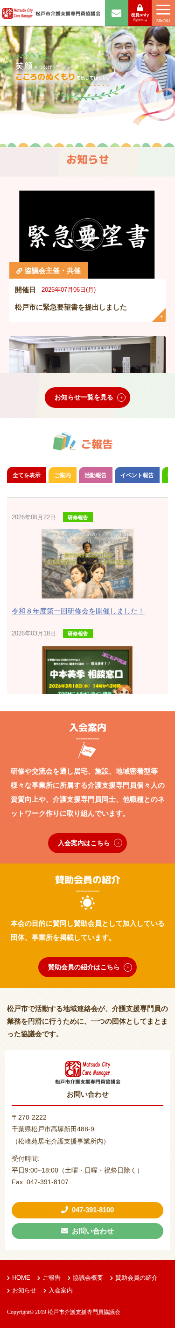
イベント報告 (137, 475)
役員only (140, 15)
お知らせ (24, 1290)
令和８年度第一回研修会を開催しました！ (78, 611)
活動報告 (95, 475)
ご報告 (51, 1277)
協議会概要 (88, 1277)
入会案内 (61, 1290)
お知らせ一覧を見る (84, 397)
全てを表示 (27, 475)
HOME (21, 1277)
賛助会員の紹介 (136, 1277)
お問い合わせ (93, 1231)
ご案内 (62, 475)
